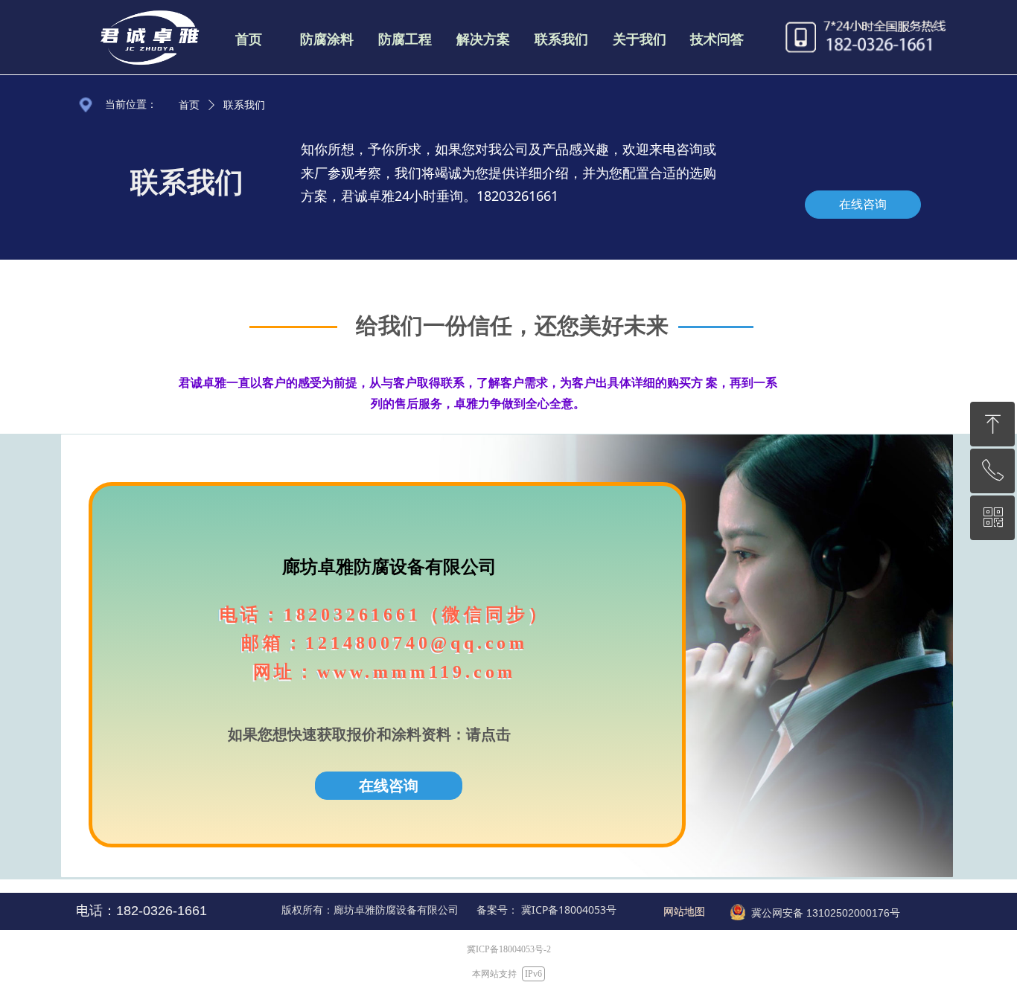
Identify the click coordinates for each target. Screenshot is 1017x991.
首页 (189, 105)
